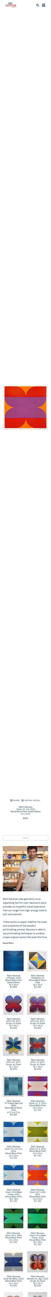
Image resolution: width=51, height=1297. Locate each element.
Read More (8, 943)
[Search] (37, 5)
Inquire (25, 838)
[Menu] (43, 5)
